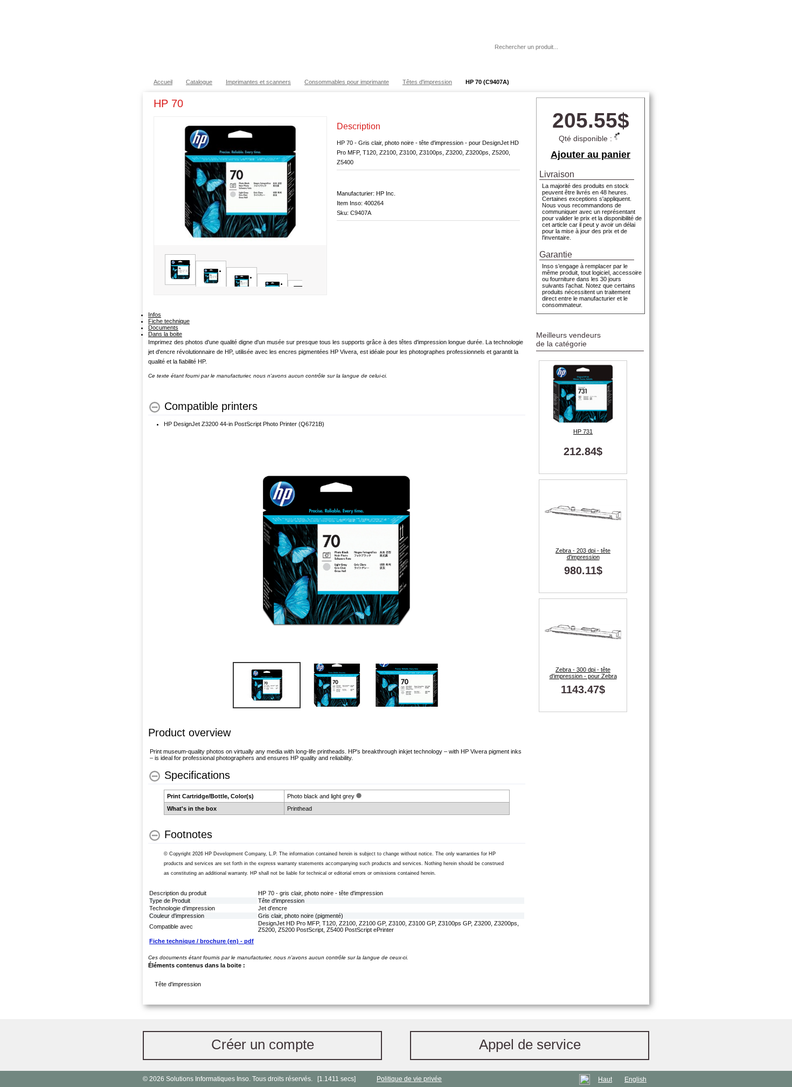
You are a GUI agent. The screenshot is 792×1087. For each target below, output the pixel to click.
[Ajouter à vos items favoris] (512, 105)
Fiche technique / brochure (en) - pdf (201, 941)
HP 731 (583, 431)
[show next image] (514, 551)
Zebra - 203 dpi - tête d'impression (582, 553)
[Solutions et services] (301, 38)
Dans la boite (165, 334)
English (635, 1079)
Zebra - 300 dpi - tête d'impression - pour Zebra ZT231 (583, 672)
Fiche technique (169, 321)
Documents (163, 327)
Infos (154, 314)
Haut (605, 1079)
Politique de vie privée (409, 1079)
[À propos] (454, 47)
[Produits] (395, 38)
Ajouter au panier (590, 154)
